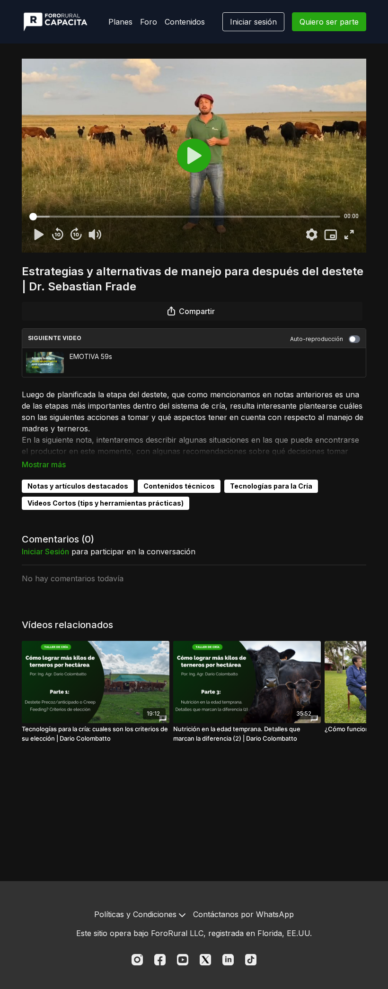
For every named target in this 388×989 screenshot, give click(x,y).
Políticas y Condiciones (136, 914)
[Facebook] (160, 959)
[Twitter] (205, 959)
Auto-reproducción (316, 338)
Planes (120, 21)
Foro (148, 21)
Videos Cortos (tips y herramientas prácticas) (105, 503)
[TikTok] (250, 959)
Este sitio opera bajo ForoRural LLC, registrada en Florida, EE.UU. (194, 933)
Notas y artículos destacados (77, 486)
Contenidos (185, 21)
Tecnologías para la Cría (271, 486)
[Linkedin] (228, 959)
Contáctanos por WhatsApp (243, 914)
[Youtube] (182, 959)
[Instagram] (137, 959)
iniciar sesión (45, 551)
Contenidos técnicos (179, 486)
